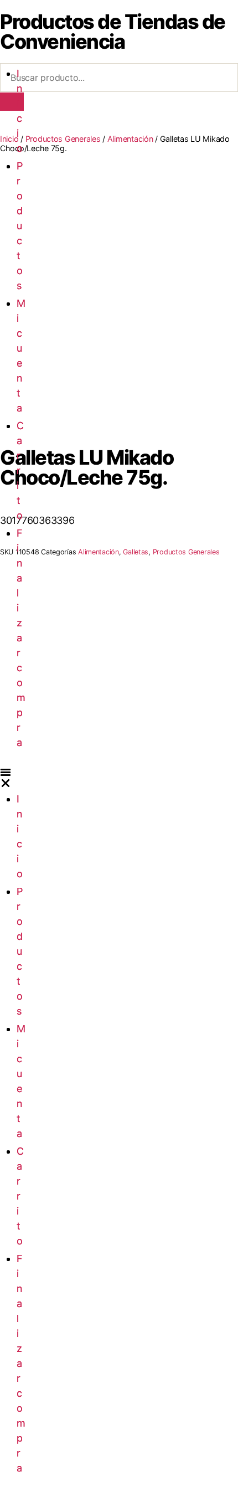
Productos (20, 225)
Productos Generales (63, 138)
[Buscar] (12, 101)
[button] (5, 777)
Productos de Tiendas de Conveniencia (112, 31)
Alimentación (130, 138)
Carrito (20, 470)
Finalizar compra (21, 637)
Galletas (135, 552)
